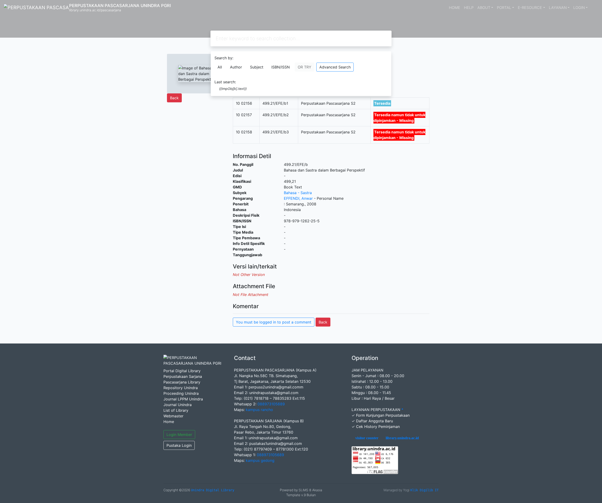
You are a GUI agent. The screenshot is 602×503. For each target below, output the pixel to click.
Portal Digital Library (182, 370)
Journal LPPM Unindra (183, 399)
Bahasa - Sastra (298, 192)
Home (168, 421)
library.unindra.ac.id (402, 438)
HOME (454, 7)
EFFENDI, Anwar (298, 198)
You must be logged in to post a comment (273, 322)
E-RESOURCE (530, 7)
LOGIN (579, 7)
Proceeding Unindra (181, 393)
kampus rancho (259, 409)
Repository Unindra (180, 387)
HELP (469, 7)
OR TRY (304, 67)
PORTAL (504, 7)
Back (174, 98)
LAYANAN (558, 7)
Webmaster (173, 416)
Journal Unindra (177, 404)
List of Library (175, 410)
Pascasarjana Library (181, 382)
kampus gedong (260, 460)
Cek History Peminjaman (378, 426)
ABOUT (483, 7)
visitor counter (366, 438)
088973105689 (271, 404)
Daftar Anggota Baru (374, 421)
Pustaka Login (179, 445)
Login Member (179, 434)
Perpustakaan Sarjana (182, 376)
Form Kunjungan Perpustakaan (383, 415)
